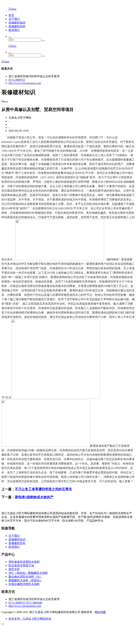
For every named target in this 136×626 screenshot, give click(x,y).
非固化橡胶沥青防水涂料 (24, 584)
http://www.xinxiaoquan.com (24, 83)
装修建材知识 (17, 22)
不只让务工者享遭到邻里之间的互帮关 (43, 489)
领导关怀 (14, 569)
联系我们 (14, 30)
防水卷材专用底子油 (21, 565)
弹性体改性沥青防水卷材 (24, 561)
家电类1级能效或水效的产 (34, 497)
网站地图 (100, 612)
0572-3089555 (16, 79)
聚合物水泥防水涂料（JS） (25, 576)
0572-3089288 (34, 602)
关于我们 (14, 18)
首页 (11, 15)
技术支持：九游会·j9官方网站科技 (29, 618)
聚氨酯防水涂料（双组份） (25, 580)
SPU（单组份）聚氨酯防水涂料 (28, 572)
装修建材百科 (17, 26)
